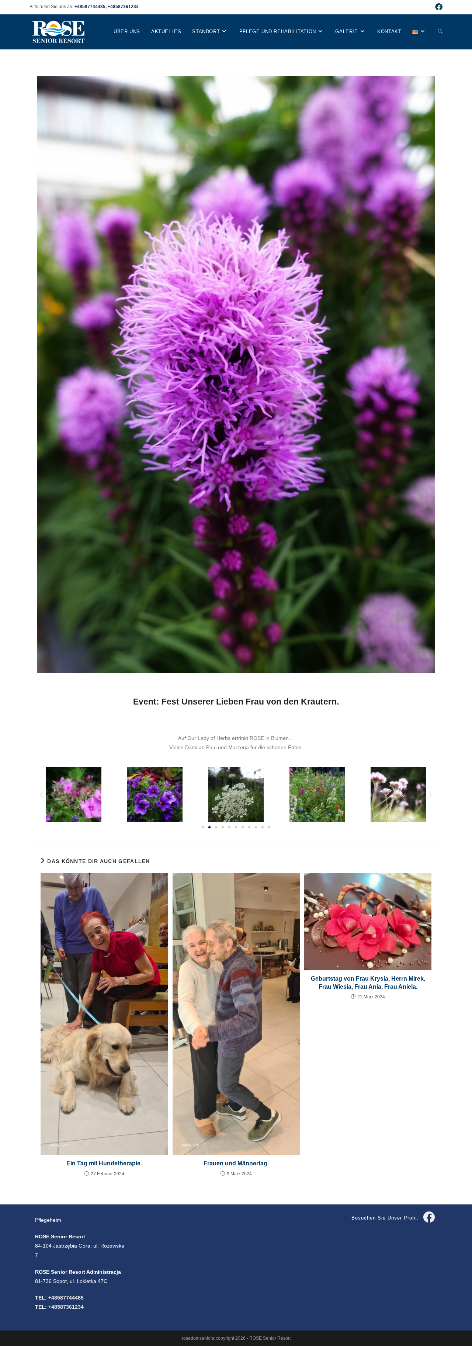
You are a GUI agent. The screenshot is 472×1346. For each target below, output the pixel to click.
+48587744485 (89, 6)
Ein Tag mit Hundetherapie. (104, 1163)
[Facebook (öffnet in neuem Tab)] (437, 7)
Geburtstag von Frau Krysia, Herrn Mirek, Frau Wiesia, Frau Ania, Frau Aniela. (368, 982)
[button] (41, 794)
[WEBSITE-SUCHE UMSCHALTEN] (440, 31)
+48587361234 (123, 6)
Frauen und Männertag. (236, 1163)
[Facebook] (429, 1217)
